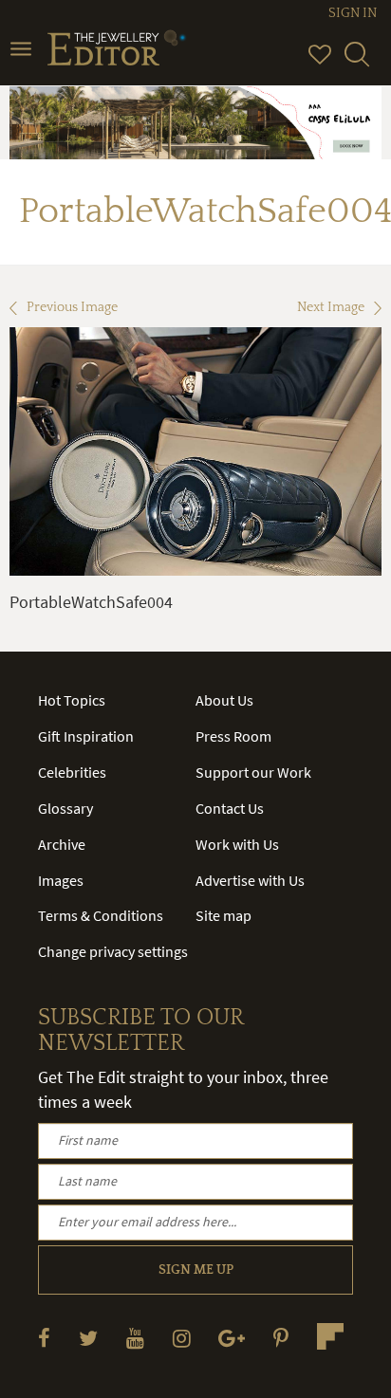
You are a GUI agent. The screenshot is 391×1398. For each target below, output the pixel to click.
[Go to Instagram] (182, 1337)
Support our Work (253, 772)
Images (61, 880)
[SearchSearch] (357, 62)
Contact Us (230, 808)
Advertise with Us (250, 880)
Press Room (233, 736)
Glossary (65, 808)
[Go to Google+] (231, 1337)
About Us (224, 699)
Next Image (330, 307)
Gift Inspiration (86, 736)
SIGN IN (352, 13)
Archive (61, 844)
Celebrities (72, 772)
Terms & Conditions (100, 915)
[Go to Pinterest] (281, 1337)
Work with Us (237, 844)
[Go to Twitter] (88, 1337)
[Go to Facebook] (44, 1337)
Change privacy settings (113, 951)
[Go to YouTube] (135, 1337)
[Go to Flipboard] (330, 1336)
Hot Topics (71, 699)
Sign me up (195, 1270)
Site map (223, 915)
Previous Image (72, 307)
